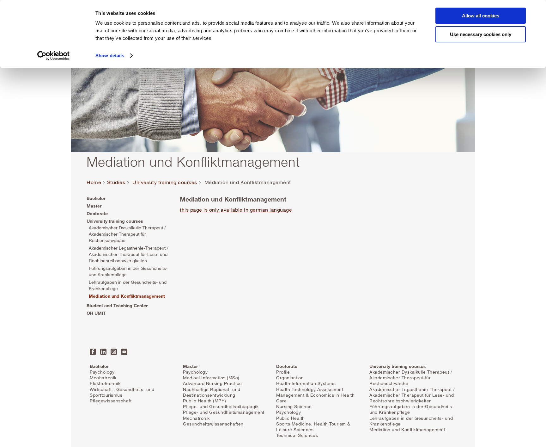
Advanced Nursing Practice (212, 383)
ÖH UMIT (96, 313)
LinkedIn (103, 352)
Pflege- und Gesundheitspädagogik (220, 406)
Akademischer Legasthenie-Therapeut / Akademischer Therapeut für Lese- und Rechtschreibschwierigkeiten (128, 254)
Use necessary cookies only (480, 34)
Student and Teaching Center (117, 305)
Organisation (290, 377)
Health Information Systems (306, 383)
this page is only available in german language (236, 210)
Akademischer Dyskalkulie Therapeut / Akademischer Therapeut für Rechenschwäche (127, 234)
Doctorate (97, 213)
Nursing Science (294, 406)
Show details (109, 55)
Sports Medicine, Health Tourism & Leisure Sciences (313, 426)
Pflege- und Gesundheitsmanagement (223, 412)
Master (94, 205)
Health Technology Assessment (309, 389)
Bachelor (96, 198)
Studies (116, 182)
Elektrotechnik (105, 383)
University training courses (164, 182)
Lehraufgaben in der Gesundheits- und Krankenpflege (128, 285)
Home (94, 182)
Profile (283, 372)
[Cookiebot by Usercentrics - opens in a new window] (53, 55)
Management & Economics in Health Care (315, 397)
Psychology (102, 372)
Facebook (93, 352)
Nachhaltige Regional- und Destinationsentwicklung (211, 392)
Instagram (114, 352)
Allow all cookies (480, 15)
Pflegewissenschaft (110, 400)
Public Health (290, 418)
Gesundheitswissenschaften (213, 423)
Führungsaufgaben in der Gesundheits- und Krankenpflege (128, 271)
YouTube (124, 352)
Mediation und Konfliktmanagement (127, 296)
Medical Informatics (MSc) (211, 377)
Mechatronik (103, 377)
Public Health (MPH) (204, 400)
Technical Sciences (297, 435)
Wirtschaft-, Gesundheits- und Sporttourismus (122, 392)
